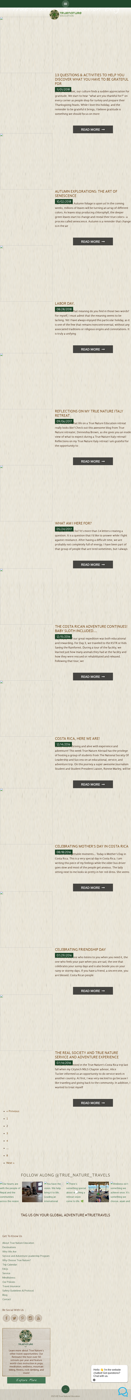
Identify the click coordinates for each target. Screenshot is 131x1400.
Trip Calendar (9, 1264)
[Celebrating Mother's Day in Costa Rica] (26, 816)
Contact (6, 1299)
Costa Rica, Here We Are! (77, 739)
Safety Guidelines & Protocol (18, 1290)
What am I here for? (73, 523)
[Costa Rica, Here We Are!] (26, 708)
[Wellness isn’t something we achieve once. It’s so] (121, 1192)
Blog (4, 1294)
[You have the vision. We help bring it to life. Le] (54, 1192)
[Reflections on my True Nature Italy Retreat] (26, 380)
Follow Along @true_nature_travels (65, 1175)
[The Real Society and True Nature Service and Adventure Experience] (26, 1022)
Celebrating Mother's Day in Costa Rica (91, 846)
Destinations (9, 1247)
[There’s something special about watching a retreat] (76, 1192)
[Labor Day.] (26, 273)
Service (6, 1273)
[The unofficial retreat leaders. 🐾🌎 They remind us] (32, 1192)
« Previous (12, 1111)
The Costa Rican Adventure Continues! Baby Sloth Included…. (91, 629)
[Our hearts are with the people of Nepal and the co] (10, 1192)
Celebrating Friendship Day (80, 950)
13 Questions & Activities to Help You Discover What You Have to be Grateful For (92, 79)
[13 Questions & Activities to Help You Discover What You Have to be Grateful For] (26, 44)
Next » (10, 1163)
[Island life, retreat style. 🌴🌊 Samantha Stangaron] (98, 1192)
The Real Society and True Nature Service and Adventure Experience (87, 1055)
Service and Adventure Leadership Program (26, 1255)
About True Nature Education (18, 1242)
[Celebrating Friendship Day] (26, 919)
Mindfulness (8, 1277)
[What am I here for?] (26, 492)
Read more (90, 129)
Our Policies (8, 1281)
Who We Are (9, 1251)
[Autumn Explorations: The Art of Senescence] (26, 161)
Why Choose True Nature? (16, 1260)
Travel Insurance (11, 1286)
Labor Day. (65, 304)
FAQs (5, 1268)
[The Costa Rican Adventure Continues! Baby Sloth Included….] (26, 596)
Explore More (26, 1380)
